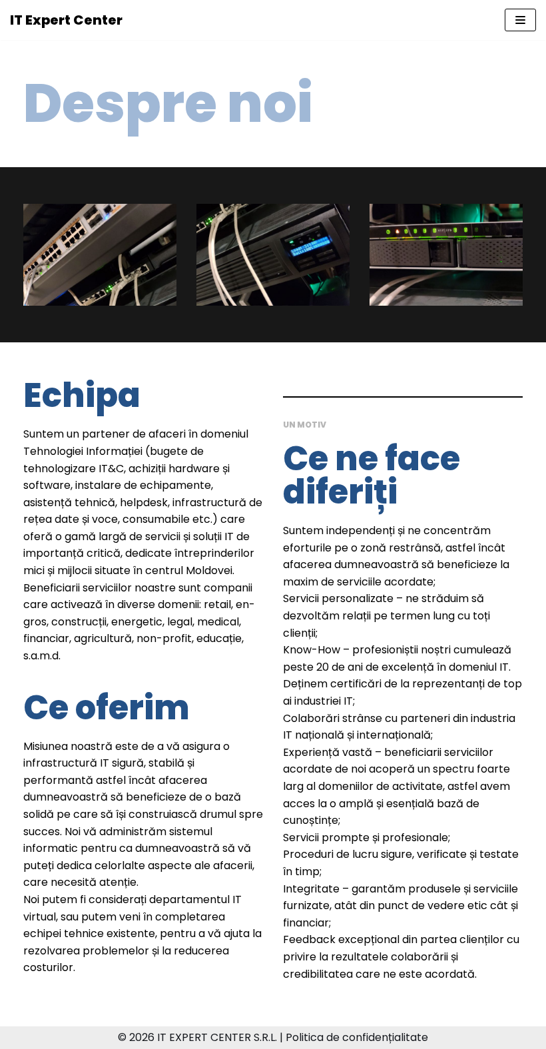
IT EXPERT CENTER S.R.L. (217, 1037)
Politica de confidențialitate (357, 1037)
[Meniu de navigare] (520, 20)
